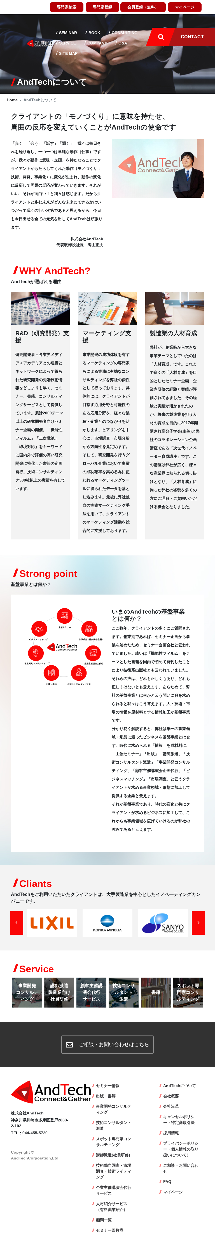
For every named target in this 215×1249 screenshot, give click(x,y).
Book (93, 32)
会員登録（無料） (143, 7)
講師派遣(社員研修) (113, 1155)
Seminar (67, 32)
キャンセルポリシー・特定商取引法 (179, 1119)
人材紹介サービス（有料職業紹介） (111, 1206)
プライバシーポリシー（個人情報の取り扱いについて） (180, 1149)
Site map (68, 53)
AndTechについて (179, 1085)
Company (96, 43)
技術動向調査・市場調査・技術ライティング (113, 1171)
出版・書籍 (106, 1096)
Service (67, 43)
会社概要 (171, 1096)
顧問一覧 (104, 1220)
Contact (192, 36)
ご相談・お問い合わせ (180, 1168)
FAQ (167, 1181)
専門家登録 (102, 7)
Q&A (122, 43)
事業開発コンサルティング (113, 1109)
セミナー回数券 (109, 1230)
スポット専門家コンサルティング (113, 1142)
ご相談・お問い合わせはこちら (113, 1044)
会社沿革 (171, 1106)
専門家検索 (66, 7)
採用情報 (171, 1133)
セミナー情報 (108, 1085)
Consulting (124, 32)
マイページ (185, 7)
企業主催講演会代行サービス (113, 1190)
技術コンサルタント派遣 (113, 1125)
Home (12, 100)
